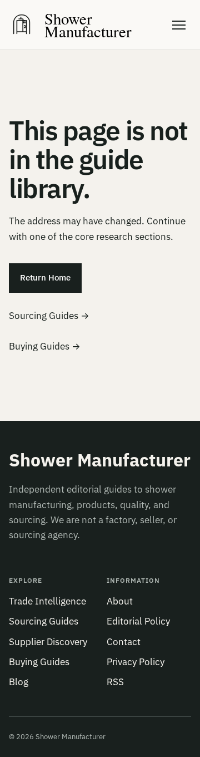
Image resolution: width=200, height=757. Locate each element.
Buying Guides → (45, 346)
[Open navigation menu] (179, 24)
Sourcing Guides (43, 621)
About (120, 601)
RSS (115, 682)
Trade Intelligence (47, 601)
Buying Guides (39, 662)
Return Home (45, 277)
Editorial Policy (138, 621)
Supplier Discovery (48, 642)
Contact (124, 642)
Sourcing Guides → (49, 315)
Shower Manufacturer (100, 460)
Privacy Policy (135, 662)
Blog (18, 682)
